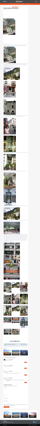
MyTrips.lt (5, 421)
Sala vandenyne (24, 353)
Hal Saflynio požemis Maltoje (24, 344)
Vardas (4, 395)
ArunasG (23, 354)
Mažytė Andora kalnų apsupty (11, 8)
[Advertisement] (16, 14)
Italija (6, 415)
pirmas (6, 354)
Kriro (5, 9)
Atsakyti (26, 362)
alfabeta (14, 354)
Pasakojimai (8, 415)
